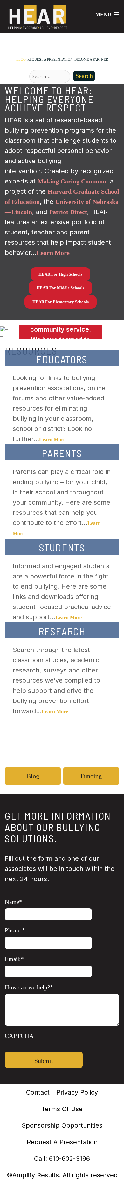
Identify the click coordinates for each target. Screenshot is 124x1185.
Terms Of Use (62, 1109)
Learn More (52, 439)
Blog (21, 59)
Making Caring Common (72, 181)
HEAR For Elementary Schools (60, 301)
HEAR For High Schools (60, 274)
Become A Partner (91, 59)
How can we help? (29, 987)
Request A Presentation (50, 59)
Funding (91, 775)
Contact (38, 1092)
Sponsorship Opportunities (62, 1125)
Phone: (15, 930)
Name (13, 902)
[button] (9, 332)
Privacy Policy (77, 1092)
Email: (14, 959)
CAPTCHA (19, 1035)
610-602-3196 (69, 1158)
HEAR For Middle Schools (60, 287)
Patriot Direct (68, 211)
